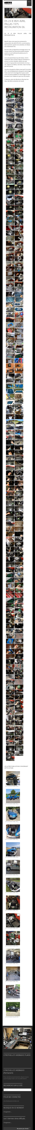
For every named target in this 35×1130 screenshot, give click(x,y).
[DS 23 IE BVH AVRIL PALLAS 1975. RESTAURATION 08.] (13, 891)
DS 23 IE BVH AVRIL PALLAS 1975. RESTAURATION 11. (12, 839)
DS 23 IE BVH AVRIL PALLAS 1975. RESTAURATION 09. (12, 875)
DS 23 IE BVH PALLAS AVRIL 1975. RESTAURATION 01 (12, 1017)
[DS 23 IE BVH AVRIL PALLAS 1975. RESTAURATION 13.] (13, 802)
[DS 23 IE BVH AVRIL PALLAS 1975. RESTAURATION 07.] (13, 909)
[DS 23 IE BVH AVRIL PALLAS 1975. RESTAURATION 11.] (13, 838)
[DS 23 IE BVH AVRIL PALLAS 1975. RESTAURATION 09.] (13, 874)
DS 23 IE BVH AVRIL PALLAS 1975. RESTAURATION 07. (12, 910)
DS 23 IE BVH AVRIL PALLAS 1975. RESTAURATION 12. (12, 821)
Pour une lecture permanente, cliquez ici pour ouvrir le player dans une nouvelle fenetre (16, 1077)
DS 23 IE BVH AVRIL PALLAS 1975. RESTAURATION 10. (12, 857)
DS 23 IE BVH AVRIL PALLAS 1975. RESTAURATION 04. (12, 964)
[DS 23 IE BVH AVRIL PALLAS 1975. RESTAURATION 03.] (13, 980)
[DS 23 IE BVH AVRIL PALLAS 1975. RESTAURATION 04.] (13, 962)
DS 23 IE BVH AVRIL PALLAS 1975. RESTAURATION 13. (12, 804)
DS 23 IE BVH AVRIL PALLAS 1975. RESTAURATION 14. (12, 786)
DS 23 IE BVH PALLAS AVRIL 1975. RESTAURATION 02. (12, 999)
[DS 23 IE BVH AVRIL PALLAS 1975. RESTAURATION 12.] (13, 820)
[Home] (8, 4)
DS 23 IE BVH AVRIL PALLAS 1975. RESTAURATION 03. (12, 981)
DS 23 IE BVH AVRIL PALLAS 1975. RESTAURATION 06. (12, 928)
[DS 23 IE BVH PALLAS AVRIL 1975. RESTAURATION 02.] (13, 998)
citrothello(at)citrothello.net (11, 1101)
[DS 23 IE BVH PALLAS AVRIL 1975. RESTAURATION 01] (13, 1016)
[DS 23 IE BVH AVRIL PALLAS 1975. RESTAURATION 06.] (13, 927)
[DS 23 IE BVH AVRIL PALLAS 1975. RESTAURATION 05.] (13, 945)
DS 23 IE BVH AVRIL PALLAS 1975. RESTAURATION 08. (12, 892)
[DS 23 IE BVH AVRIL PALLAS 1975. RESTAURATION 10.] (13, 856)
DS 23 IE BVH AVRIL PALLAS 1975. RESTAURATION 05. (12, 946)
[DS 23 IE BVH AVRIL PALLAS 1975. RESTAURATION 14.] (13, 785)
